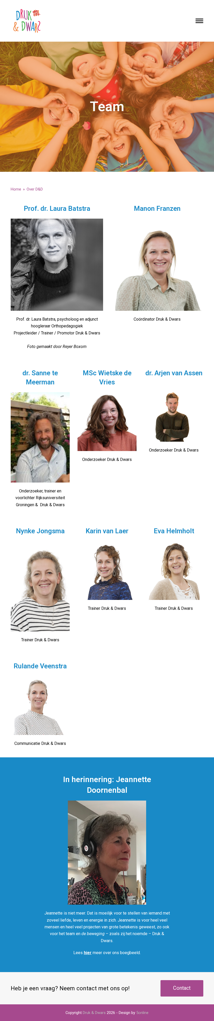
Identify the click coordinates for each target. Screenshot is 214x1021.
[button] (199, 20)
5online (142, 1012)
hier (88, 952)
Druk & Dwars (94, 1012)
